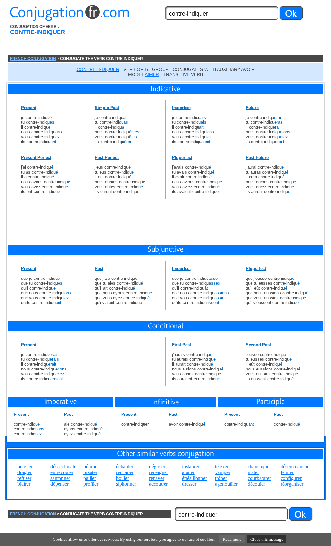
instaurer (190, 466)
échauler (124, 466)
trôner (221, 478)
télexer (222, 466)
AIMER (152, 74)
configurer (291, 478)
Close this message (266, 539)
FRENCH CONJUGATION (33, 58)
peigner (25, 466)
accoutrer (158, 484)
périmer (91, 466)
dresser (189, 484)
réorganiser (292, 484)
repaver (156, 478)
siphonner (126, 484)
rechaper (124, 472)
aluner (188, 472)
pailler (89, 478)
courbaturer (259, 478)
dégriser (157, 466)
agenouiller (226, 484)
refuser (24, 478)
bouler (122, 478)
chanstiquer (259, 466)
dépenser (59, 484)
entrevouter (61, 472)
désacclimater (64, 466)
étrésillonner (194, 478)
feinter (287, 472)
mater (253, 472)
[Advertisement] (202, 39)
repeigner (158, 472)
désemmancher (296, 466)
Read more (232, 539)
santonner (60, 478)
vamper (222, 472)
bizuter (90, 472)
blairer (23, 484)
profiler (90, 484)
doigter (24, 472)
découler (256, 484)
